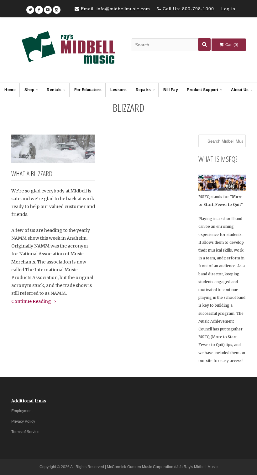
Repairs (143, 90)
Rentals (54, 90)
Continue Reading (31, 301)
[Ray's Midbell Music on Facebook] (39, 8)
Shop (29, 90)
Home (10, 90)
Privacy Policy (23, 421)
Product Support (202, 90)
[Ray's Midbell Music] (67, 50)
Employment (22, 411)
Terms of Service (25, 432)
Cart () (231, 45)
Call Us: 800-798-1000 (187, 8)
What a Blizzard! (32, 173)
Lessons (118, 90)
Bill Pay (170, 90)
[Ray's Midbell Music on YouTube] (48, 8)
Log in (228, 8)
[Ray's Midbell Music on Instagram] (56, 8)
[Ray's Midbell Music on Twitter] (30, 8)
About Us (240, 90)
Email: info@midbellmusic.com (114, 8)
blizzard (128, 107)
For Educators (88, 90)
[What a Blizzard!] (53, 149)
